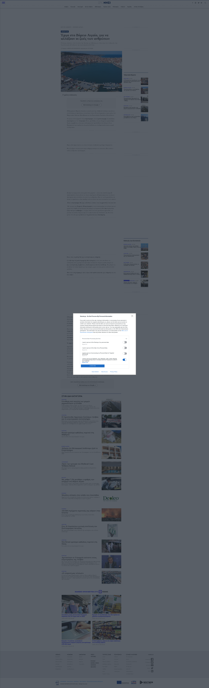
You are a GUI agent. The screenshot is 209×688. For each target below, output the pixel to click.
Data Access (104, 371)
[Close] (132, 316)
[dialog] (104, 344)
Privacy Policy (113, 371)
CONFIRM (93, 365)
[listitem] (104, 339)
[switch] (125, 342)
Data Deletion (95, 371)
